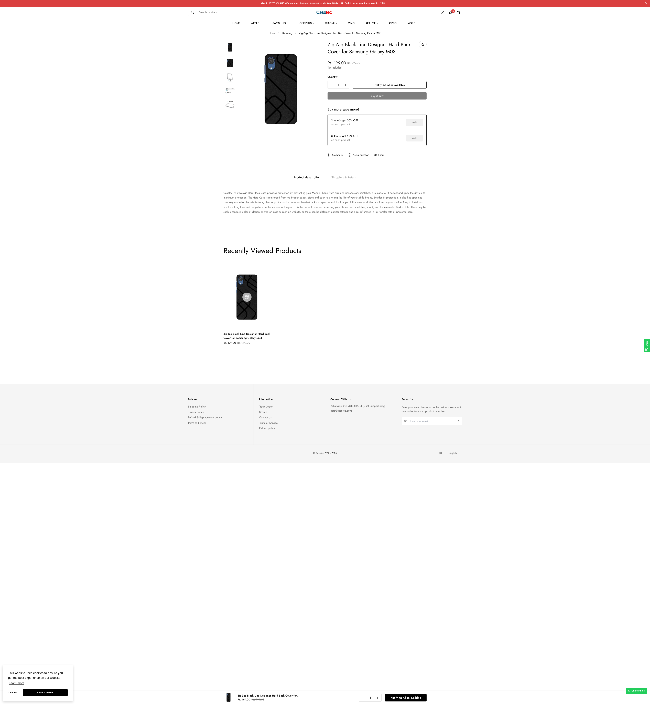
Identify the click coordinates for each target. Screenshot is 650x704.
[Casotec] (325, 12)
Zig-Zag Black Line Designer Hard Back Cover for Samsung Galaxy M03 (246, 336)
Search (263, 412)
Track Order (266, 407)
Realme (370, 23)
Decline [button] (12, 692)
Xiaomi (329, 23)
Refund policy (267, 428)
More (411, 23)
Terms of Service (197, 423)
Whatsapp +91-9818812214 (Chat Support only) (357, 406)
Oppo (393, 23)
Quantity (333, 77)
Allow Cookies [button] (45, 692)
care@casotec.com (341, 411)
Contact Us (265, 417)
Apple (255, 23)
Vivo (351, 23)
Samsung (279, 23)
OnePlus (305, 23)
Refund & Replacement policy (205, 417)
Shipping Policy (197, 407)
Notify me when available (389, 85)
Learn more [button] (16, 683)
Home (236, 23)
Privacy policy (196, 412)
